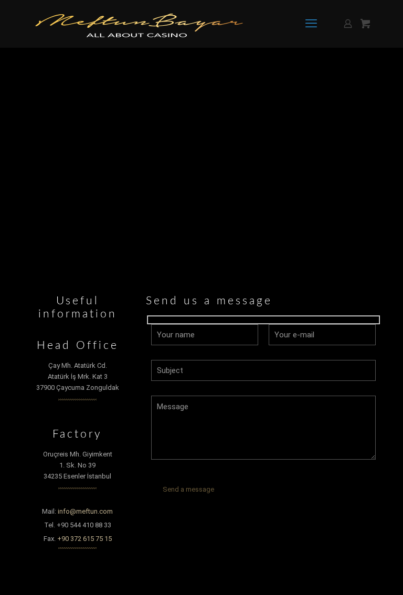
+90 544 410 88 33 (84, 525)
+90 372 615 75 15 (84, 539)
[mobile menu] (311, 24)
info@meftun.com (85, 511)
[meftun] (139, 23)
